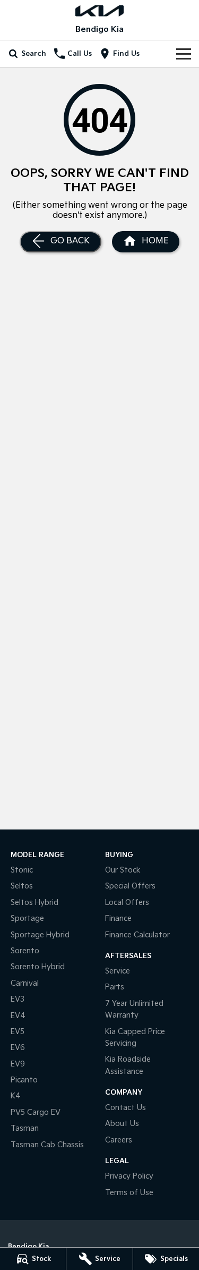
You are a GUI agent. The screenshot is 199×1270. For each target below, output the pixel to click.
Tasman (25, 1128)
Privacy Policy (129, 1176)
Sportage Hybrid (40, 934)
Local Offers (127, 902)
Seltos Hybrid (34, 902)
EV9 (18, 1064)
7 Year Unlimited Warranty (134, 1009)
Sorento (25, 950)
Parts (114, 987)
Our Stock (123, 870)
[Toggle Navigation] (183, 53)
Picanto (24, 1080)
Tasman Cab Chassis (47, 1144)
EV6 (18, 1047)
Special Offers (130, 886)
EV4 (18, 1015)
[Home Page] (99, 11)
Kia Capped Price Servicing (135, 1037)
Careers (118, 1140)
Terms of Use (129, 1192)
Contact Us (125, 1107)
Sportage (27, 918)
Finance (118, 918)
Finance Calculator (137, 934)
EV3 (17, 999)
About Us (122, 1123)
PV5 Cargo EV (35, 1112)
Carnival (25, 983)
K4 (16, 1095)
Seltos (22, 886)
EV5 (17, 1031)
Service (117, 971)
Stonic (22, 870)
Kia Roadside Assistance (128, 1065)
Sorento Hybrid (38, 966)
